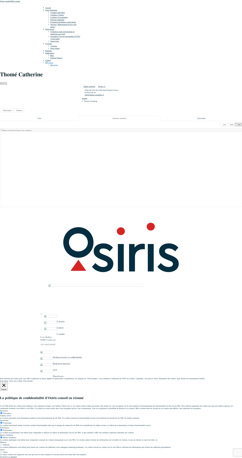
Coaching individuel (57, 12)
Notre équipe (55, 48)
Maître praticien (89, 86)
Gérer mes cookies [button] (16, 381)
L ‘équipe (61, 333)
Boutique (48, 51)
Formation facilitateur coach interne (63, 22)
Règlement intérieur (61, 363)
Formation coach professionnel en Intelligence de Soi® (62, 32)
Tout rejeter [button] (4, 381)
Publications (49, 53)
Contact (48, 60)
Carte (39, 118)
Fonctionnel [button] (4, 420)
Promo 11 (101, 86)
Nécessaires (7, 413)
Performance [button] (4, 427)
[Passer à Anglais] (54, 65)
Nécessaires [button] (4, 410)
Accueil (48, 8)
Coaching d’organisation (59, 17)
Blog (52, 55)
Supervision (54, 41)
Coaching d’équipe (57, 15)
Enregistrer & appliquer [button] (8, 457)
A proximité (201, 118)
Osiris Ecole (49, 29)
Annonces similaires (119, 118)
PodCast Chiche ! (56, 58)
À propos (48, 43)
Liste (224, 125)
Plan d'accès (58, 376)
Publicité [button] (3, 442)
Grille (231, 125)
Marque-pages (7, 110)
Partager (19, 110)
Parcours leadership (57, 19)
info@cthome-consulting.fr (94, 95)
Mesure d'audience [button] (6, 435)
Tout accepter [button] (28, 381)
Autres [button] (2, 449)
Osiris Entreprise (51, 10)
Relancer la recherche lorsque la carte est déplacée (17, 130)
